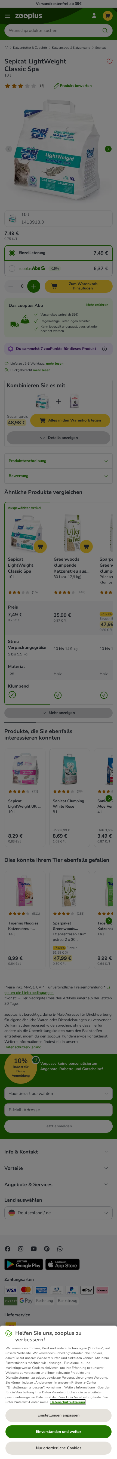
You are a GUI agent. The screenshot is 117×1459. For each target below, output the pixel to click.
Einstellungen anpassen (58, 1415)
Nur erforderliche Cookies (58, 1448)
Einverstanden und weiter (58, 1431)
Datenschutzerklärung (67, 1402)
